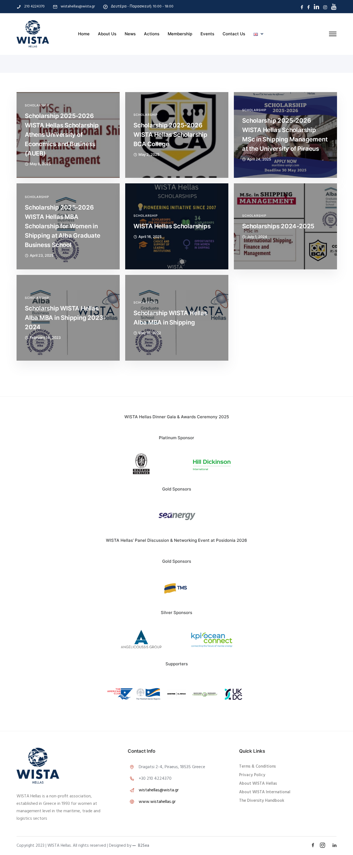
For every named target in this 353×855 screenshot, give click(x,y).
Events (207, 33)
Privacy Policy (252, 775)
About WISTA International (264, 792)
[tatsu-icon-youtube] (333, 7)
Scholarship (37, 105)
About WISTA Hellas (258, 783)
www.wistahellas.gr (157, 801)
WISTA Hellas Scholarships (172, 226)
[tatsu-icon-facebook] (302, 7)
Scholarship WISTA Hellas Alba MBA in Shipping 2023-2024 (65, 318)
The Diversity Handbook (261, 800)
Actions (151, 33)
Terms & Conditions (257, 766)
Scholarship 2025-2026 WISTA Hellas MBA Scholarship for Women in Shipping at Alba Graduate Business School (62, 226)
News (130, 33)
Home (84, 33)
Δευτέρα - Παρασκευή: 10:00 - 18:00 (142, 6)
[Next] (257, 639)
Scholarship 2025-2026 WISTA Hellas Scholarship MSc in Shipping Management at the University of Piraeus (284, 134)
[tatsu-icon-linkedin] (316, 7)
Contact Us (234, 33)
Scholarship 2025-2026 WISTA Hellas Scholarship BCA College (170, 135)
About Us (107, 33)
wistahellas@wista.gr (78, 6)
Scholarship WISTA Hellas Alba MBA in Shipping (170, 317)
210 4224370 (34, 6)
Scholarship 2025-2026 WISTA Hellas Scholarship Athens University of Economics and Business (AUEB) (62, 134)
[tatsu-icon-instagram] (325, 7)
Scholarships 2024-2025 (278, 226)
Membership (180, 33)
